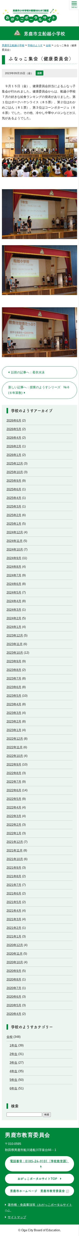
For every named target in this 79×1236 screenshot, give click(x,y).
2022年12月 (15, 738)
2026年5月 (14, 429)
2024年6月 (14, 584)
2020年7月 (14, 988)
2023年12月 (15, 635)
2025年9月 (14, 480)
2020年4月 (14, 1013)
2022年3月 (14, 816)
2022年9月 (14, 764)
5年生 (13, 1079)
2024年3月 (14, 609)
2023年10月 (15, 652)
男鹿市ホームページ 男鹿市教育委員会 (37, 1190)
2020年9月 (14, 970)
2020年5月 (14, 1005)
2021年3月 (14, 919)
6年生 (13, 1088)
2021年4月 (14, 910)
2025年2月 (14, 515)
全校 (39, 73)
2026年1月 (14, 455)
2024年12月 (15, 532)
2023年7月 (14, 678)
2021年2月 (14, 927)
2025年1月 (14, 523)
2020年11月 (15, 953)
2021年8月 (14, 876)
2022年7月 (14, 781)
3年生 (13, 1062)
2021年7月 (14, 884)
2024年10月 (15, 549)
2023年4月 (14, 704)
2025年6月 (14, 489)
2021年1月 (14, 936)
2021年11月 (15, 850)
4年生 (13, 1071)
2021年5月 (14, 902)
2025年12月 (15, 463)
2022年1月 (14, 833)
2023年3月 (14, 713)
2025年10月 (15, 472)
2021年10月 (15, 859)
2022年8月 (14, 773)
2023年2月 (14, 721)
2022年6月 (14, 790)
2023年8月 (14, 670)
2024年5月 (14, 592)
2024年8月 (14, 566)
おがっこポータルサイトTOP (37, 1178)
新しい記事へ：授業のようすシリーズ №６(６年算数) (39, 390)
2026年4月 (14, 437)
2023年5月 (14, 695)
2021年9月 (14, 867)
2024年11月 (15, 541)
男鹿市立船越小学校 (44, 33)
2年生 (13, 1054)
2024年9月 (14, 558)
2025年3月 (14, 506)
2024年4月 (14, 601)
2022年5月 (14, 798)
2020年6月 (14, 996)
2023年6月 (14, 687)
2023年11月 (15, 644)
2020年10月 (15, 962)
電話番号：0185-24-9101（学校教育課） (39, 1161)
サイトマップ (17, 1217)
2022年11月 (15, 747)
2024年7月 (14, 575)
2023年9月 (14, 661)
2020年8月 (14, 979)
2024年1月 (14, 627)
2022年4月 (14, 807)
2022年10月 (15, 755)
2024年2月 (14, 618)
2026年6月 (14, 420)
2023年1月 (14, 730)
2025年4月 (14, 498)
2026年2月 (14, 446)
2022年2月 (14, 824)
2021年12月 (15, 841)
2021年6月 (14, 893)
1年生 (13, 1045)
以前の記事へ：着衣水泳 (28, 372)
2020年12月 (15, 945)
